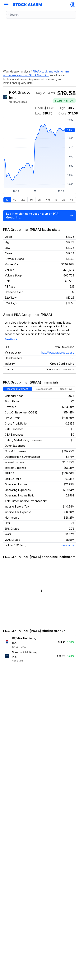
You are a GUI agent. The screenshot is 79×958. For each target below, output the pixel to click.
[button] (6, 5)
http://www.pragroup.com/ (57, 352)
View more (67, 545)
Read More (11, 339)
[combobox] (41, 15)
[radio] (7, 199)
